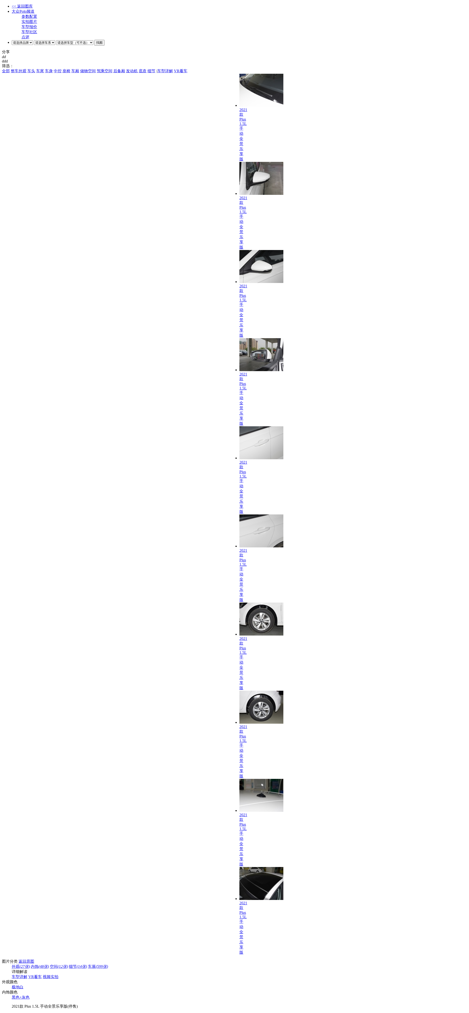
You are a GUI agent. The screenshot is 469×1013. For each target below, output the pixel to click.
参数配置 (29, 16)
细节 (151, 71)
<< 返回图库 (22, 6)
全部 (6, 71)
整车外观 (18, 71)
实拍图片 (29, 22)
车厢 (75, 71)
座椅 (66, 71)
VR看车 (180, 71)
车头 (31, 71)
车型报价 (29, 27)
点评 (25, 37)
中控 (58, 71)
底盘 (143, 71)
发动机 (132, 71)
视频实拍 (50, 977)
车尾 (40, 71)
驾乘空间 (104, 71)
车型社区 (29, 32)
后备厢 (119, 71)
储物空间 (88, 71)
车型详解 (165, 71)
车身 (49, 71)
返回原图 (26, 961)
